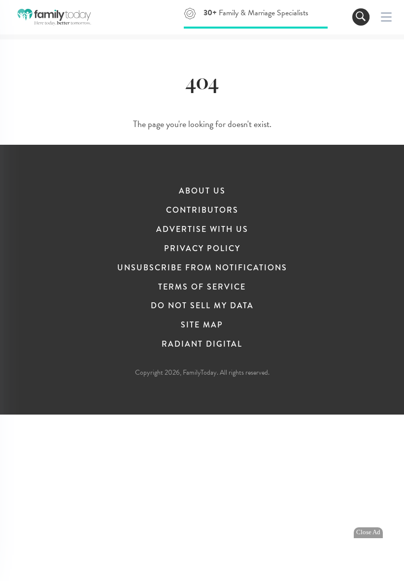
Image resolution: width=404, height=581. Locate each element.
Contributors (202, 210)
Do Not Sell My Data (202, 305)
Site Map (202, 324)
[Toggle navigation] (361, 17)
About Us (202, 190)
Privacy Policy (202, 248)
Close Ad (368, 532)
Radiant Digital (202, 344)
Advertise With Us (202, 229)
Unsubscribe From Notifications (202, 267)
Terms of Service (202, 286)
